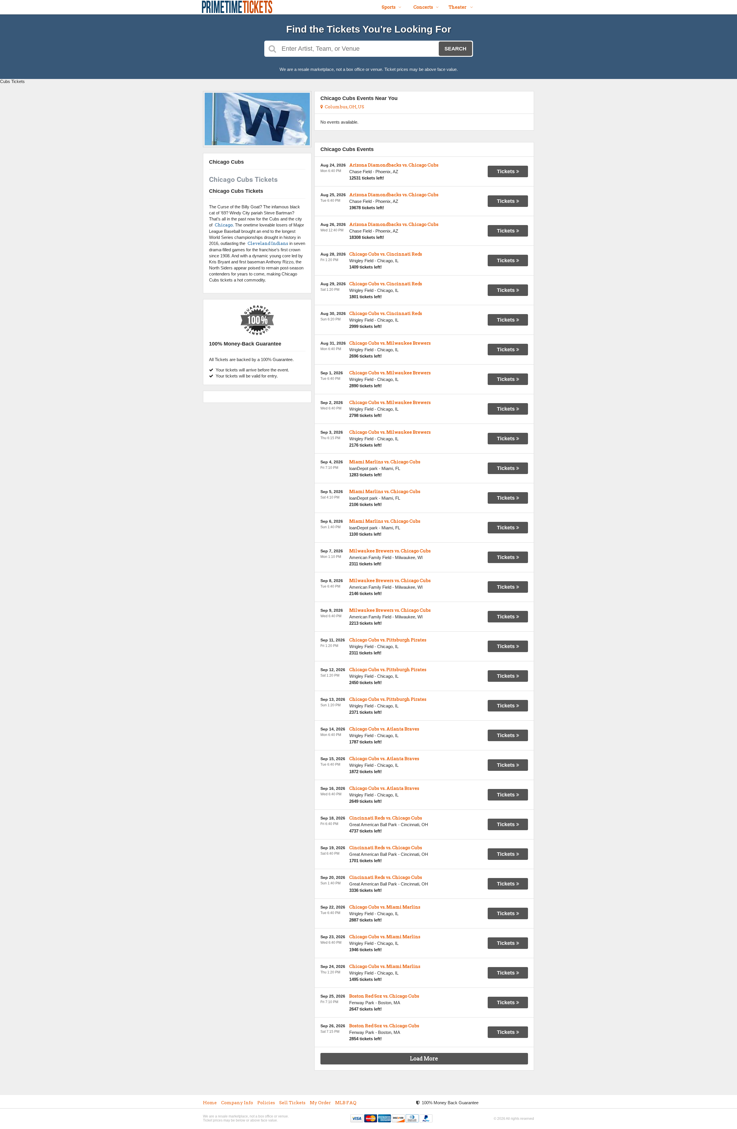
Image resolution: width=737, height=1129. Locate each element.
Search (455, 49)
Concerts (423, 7)
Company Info (237, 1102)
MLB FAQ (345, 1102)
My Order (320, 1102)
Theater (458, 7)
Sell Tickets (292, 1102)
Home (210, 1102)
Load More (424, 1059)
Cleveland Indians (268, 243)
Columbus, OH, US (343, 106)
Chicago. (224, 225)
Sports (389, 7)
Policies (266, 1102)
